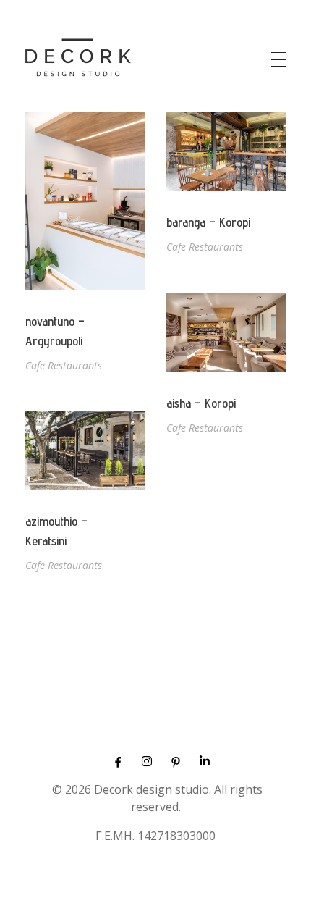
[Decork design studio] (78, 57)
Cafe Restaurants (63, 365)
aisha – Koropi (201, 403)
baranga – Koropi (208, 222)
